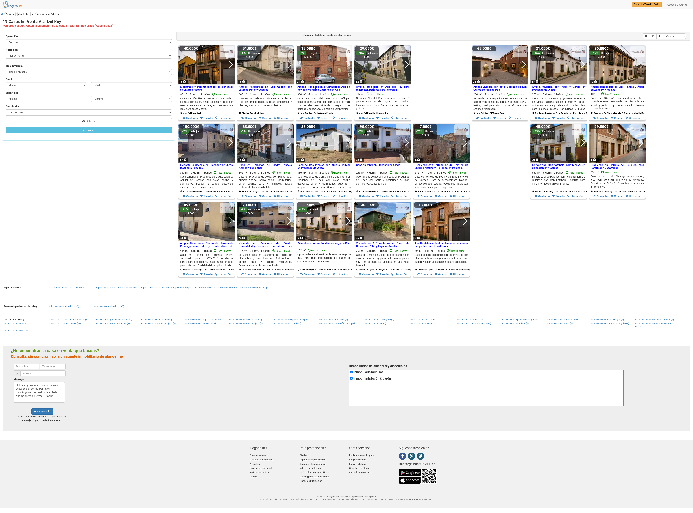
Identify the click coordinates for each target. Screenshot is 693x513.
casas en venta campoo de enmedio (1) (654, 319)
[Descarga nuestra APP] (418, 476)
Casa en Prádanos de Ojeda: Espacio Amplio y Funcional (265, 166)
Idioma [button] (254, 476)
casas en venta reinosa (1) (16, 323)
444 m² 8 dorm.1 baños (208, 260)
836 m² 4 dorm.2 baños (324, 182)
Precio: (10, 79)
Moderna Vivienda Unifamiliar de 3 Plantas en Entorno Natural (206, 88)
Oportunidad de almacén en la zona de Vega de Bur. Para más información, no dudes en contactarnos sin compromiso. (324, 258)
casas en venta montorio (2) (423, 319)
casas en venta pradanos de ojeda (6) (157, 323)
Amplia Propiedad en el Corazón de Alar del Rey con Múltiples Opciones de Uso (324, 88)
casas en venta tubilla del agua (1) (607, 319)
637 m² (619, 182)
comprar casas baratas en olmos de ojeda (249, 287)
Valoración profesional (311, 468)
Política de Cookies (259, 472)
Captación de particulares (313, 459)
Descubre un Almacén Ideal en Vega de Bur (323, 243)
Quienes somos (258, 455)
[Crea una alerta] (659, 36)
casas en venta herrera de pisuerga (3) (247, 319)
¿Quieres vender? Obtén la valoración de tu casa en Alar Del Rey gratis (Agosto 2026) (58, 25)
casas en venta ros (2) (375, 323)
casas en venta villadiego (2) (469, 319)
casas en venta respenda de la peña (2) (293, 319)
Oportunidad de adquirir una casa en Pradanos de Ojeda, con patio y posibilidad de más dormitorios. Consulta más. (382, 180)
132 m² (325, 260)
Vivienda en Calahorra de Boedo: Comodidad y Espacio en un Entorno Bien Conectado (265, 246)
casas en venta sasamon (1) (559, 323)
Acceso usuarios (677, 4)
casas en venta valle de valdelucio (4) (202, 323)
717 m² (382, 103)
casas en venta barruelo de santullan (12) (69, 319)
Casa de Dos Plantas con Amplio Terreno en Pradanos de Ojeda (324, 166)
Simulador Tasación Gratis (647, 4)
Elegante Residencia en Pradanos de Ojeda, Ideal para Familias (206, 166)
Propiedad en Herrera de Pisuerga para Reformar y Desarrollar (617, 166)
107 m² (618, 103)
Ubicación (225, 118)
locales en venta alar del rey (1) (109, 306)
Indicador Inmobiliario (360, 472)
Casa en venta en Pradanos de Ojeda (378, 165)
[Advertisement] (441, 83)
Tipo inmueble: (14, 66)
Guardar (208, 118)
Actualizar (88, 130)
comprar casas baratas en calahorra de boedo (206, 287)
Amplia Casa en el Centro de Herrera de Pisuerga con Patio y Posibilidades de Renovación (206, 246)
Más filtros (88, 121)
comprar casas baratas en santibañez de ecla (116, 287)
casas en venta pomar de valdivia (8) (112, 323)
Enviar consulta (42, 411)
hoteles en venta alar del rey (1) (64, 306)
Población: (12, 49)
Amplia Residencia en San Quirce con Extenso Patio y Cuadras (265, 88)
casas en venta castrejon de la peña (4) (203, 319)
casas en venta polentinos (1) (514, 323)
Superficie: (12, 92)
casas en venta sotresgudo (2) (379, 319)
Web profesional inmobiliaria (314, 472)
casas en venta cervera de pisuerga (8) (157, 319)
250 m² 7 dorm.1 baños (560, 104)
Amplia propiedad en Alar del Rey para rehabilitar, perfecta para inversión (382, 88)
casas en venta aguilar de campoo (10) (113, 319)
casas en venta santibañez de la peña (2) (339, 323)
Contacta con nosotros (261, 459)
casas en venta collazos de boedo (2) (473, 323)
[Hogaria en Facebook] (403, 456)
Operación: (12, 36)
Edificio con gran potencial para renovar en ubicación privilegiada (558, 166)
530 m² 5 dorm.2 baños (560, 182)
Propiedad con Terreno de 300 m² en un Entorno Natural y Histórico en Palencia (441, 166)
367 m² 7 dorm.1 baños (208, 182)
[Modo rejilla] (646, 36)
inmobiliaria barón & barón (372, 378)
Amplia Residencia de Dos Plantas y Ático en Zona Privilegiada (617, 88)
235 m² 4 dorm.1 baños (384, 182)
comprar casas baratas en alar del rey (67, 287)
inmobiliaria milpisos (368, 372)
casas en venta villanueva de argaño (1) (609, 323)
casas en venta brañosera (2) (333, 319)
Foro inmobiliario (357, 464)
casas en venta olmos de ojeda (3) (246, 323)
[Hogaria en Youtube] (421, 456)
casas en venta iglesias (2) (422, 323)
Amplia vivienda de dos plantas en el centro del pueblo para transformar (441, 245)
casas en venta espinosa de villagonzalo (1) (521, 319)
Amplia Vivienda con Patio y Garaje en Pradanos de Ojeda (558, 88)
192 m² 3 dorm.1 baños (267, 182)
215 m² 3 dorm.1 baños (267, 260)
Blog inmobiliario (357, 459)
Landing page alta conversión (314, 476)
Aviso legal (255, 464)
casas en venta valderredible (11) (65, 323)
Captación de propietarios (313, 464)
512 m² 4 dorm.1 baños (443, 182)
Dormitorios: (13, 106)
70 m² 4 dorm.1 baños (442, 260)
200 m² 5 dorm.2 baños (500, 104)
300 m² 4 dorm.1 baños (324, 104)
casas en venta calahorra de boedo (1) (563, 319)
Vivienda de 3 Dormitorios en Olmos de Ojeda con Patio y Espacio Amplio (382, 245)
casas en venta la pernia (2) (287, 323)
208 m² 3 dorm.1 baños (383, 260)
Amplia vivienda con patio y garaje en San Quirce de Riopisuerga (500, 88)
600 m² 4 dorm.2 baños (265, 104)
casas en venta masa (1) (16, 330)
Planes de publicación (311, 481)
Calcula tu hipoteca (359, 468)
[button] (48, 14)
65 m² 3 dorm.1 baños (206, 104)
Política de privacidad (261, 468)
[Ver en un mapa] (653, 36)
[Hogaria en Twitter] (412, 457)
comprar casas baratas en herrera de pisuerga (161, 287)
